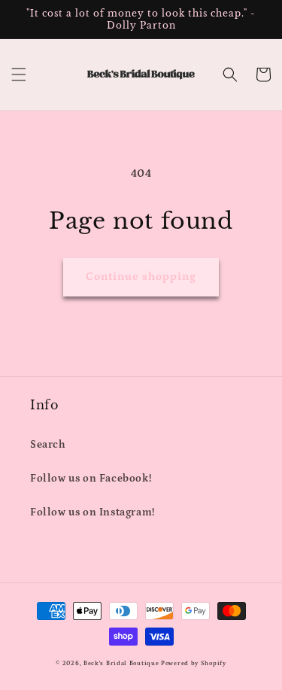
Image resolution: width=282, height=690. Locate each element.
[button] (18, 74)
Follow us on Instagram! (92, 512)
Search (48, 445)
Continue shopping (141, 276)
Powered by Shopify (193, 663)
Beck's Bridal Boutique (121, 663)
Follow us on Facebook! (90, 479)
